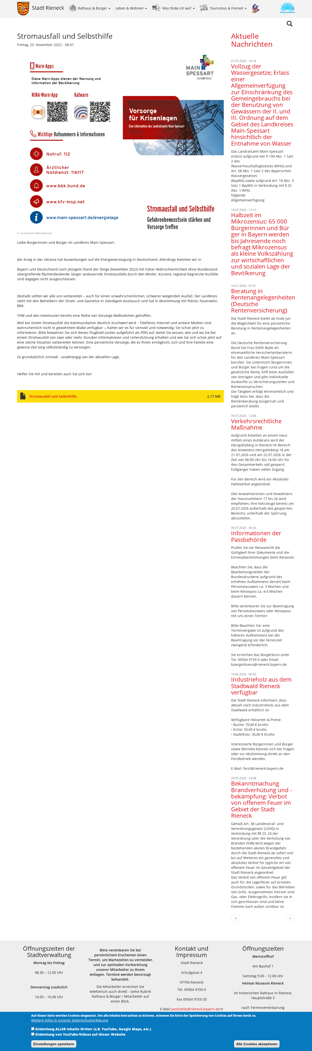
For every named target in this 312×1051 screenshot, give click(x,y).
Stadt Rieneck (48, 7)
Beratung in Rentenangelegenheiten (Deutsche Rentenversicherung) (263, 300)
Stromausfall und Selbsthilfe (53, 396)
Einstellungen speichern (53, 1044)
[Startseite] (24, 8)
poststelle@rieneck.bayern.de (195, 1009)
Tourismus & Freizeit (227, 8)
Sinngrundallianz (277, 8)
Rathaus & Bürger (93, 8)
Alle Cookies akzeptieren (256, 1044)
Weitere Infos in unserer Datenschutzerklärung (69, 1020)
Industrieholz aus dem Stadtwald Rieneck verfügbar (261, 685)
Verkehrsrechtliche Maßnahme (256, 424)
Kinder (255, 7)
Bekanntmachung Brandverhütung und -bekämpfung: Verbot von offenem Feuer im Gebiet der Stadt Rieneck (261, 799)
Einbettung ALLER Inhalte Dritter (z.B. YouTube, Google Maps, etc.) (93, 1029)
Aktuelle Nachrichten (252, 40)
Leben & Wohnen (130, 8)
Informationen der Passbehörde (256, 536)
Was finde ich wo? (177, 8)
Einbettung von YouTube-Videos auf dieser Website (80, 1034)
